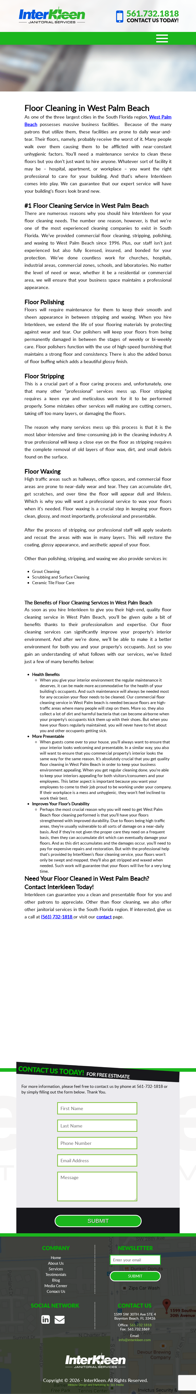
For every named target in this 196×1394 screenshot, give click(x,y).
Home (56, 1257)
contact (104, 917)
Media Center (55, 1285)
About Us (56, 1263)
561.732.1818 (152, 13)
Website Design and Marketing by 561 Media (96, 1385)
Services (56, 1268)
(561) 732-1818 (56, 917)
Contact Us (56, 1291)
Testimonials (55, 1274)
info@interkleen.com (135, 1339)
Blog (56, 1280)
